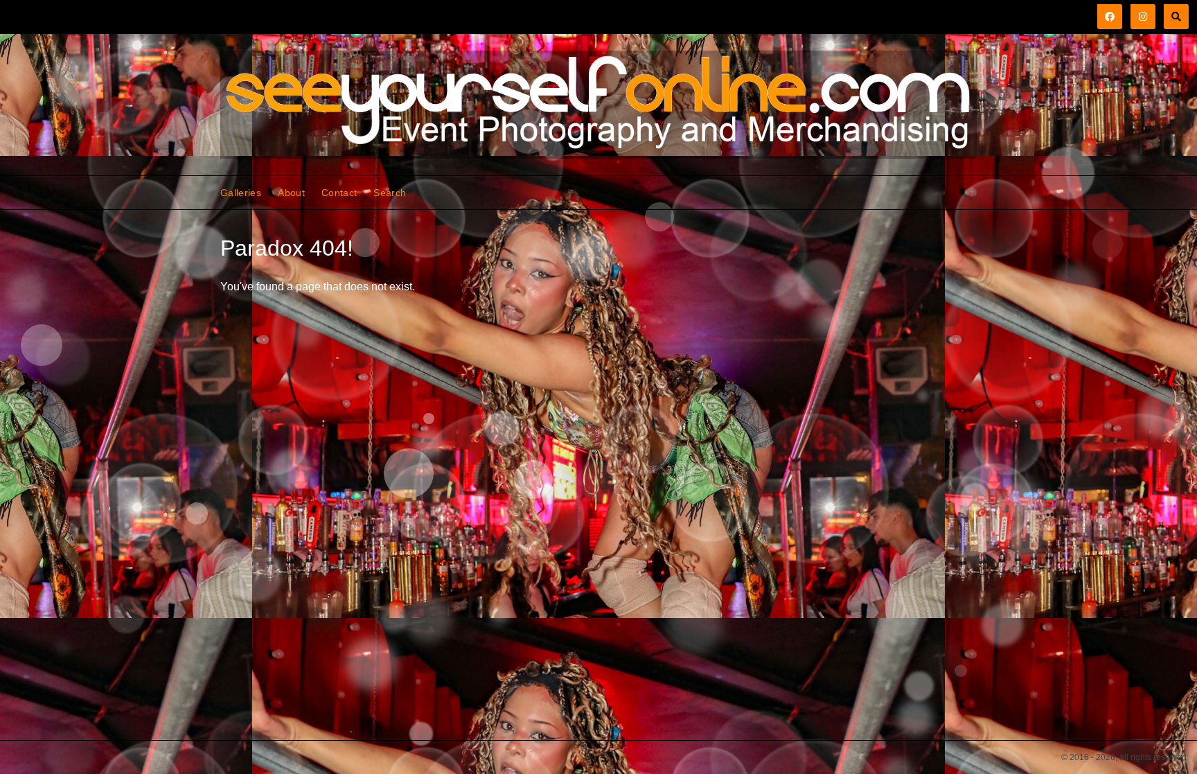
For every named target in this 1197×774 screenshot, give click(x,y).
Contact (339, 192)
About (291, 192)
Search (389, 192)
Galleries (240, 192)
